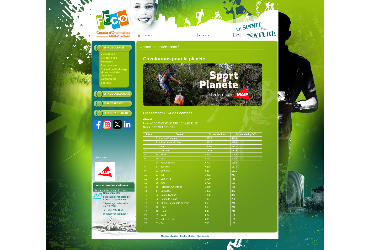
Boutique (106, 82)
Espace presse (113, 103)
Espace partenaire (116, 113)
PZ (196, 123)
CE (163, 123)
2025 (166, 127)
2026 (172, 127)
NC (180, 123)
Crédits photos (187, 236)
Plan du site (203, 236)
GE (166, 123)
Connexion (146, 35)
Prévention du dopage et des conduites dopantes (114, 72)
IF (174, 123)
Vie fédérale (108, 53)
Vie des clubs (109, 57)
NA (176, 123)
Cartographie (108, 79)
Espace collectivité (116, 93)
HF (170, 123)
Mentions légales (169, 236)
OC (189, 123)
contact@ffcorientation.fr (115, 213)
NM (185, 123)
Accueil (145, 47)
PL (192, 123)
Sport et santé (109, 65)
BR (159, 123)
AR (151, 123)
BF (155, 123)
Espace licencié (113, 47)
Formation (107, 61)
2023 (154, 127)
